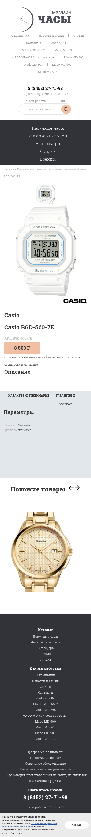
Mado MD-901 (33, 64)
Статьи (78, 35)
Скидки (48, 151)
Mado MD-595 (63, 50)
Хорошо (76, 824)
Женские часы (66, 169)
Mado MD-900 (73, 57)
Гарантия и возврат (45, 757)
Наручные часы (48, 128)
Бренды (48, 159)
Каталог (23, 169)
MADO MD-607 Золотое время (33, 57)
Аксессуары (48, 143)
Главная (10, 169)
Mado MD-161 (59, 43)
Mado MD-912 (47, 72)
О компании (20, 35)
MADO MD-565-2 (33, 50)
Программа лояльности (46, 752)
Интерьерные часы (47, 135)
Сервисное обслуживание (45, 763)
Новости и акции (51, 35)
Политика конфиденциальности (45, 769)
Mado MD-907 (62, 64)
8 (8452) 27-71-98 (45, 88)
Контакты (33, 43)
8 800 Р (22, 348)
